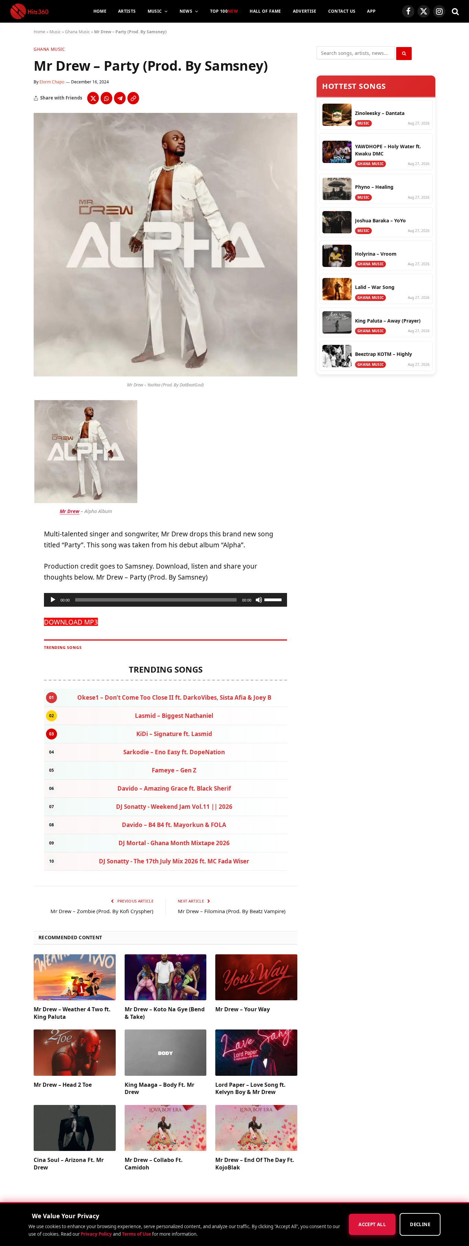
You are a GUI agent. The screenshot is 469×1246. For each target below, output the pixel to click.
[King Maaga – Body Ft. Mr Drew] (166, 1052)
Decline (420, 1225)
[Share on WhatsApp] (106, 98)
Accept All (372, 1225)
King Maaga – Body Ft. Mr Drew (159, 1088)
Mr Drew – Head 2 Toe (63, 1084)
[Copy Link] (133, 98)
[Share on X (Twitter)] (93, 98)
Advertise (305, 11)
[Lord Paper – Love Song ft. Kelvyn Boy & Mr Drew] (256, 1052)
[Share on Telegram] (120, 98)
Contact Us (342, 11)
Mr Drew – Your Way (242, 1009)
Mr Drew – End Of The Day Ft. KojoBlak (254, 1163)
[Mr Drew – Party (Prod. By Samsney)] (165, 374)
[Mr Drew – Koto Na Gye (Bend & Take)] (166, 977)
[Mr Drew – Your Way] (256, 977)
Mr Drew (69, 511)
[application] (165, 600)
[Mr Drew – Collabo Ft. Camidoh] (166, 1128)
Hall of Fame (265, 11)
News (186, 11)
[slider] (274, 599)
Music (155, 11)
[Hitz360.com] (29, 11)
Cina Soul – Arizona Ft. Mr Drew (69, 1163)
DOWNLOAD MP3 (71, 622)
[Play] (52, 599)
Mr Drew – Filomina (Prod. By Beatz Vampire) (232, 911)
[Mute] (258, 599)
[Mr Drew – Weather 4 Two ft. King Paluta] (75, 977)
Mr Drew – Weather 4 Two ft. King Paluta (72, 1013)
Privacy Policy (96, 1234)
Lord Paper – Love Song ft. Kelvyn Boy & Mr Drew (250, 1088)
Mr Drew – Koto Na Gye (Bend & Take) (165, 1013)
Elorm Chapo (51, 82)
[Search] (454, 11)
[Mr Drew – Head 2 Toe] (75, 1052)
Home (99, 11)
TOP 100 (224, 11)
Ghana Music (77, 32)
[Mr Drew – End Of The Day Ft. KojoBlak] (256, 1128)
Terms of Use (136, 1234)
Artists (127, 11)
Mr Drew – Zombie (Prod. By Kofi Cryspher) (101, 911)
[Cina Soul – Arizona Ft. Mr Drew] (75, 1128)
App (371, 11)
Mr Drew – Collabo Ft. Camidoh (154, 1163)
